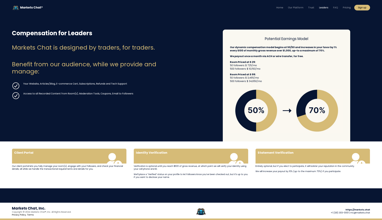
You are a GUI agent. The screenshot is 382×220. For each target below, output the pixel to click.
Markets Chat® (31, 7)
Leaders (323, 7)
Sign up (362, 7)
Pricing (347, 7)
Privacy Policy (19, 214)
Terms (30, 214)
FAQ (335, 7)
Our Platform (295, 7)
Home (279, 7)
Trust (311, 7)
